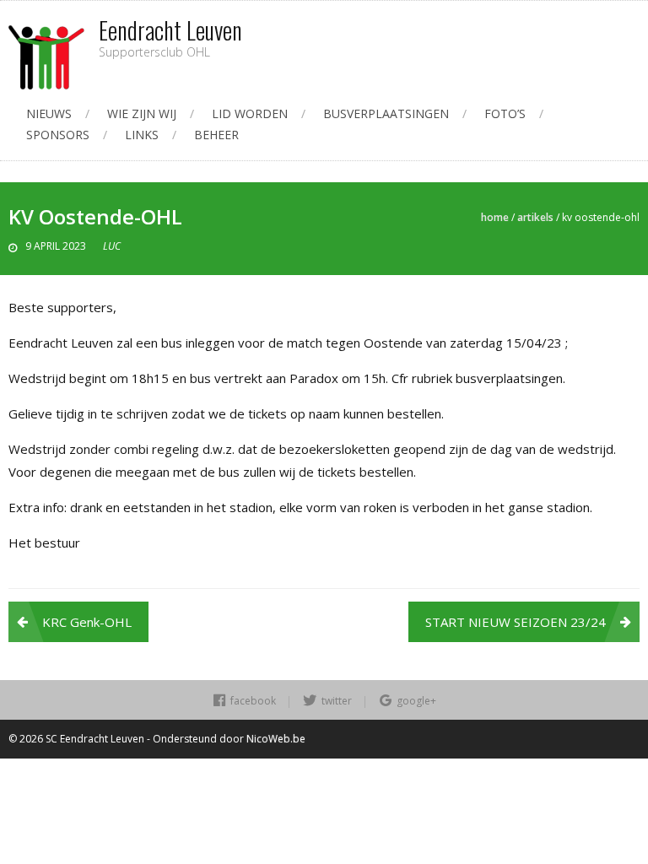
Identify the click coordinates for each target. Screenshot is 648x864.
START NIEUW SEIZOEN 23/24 (515, 621)
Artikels (535, 217)
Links (142, 135)
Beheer (216, 135)
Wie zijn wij (141, 113)
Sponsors (57, 135)
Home (495, 217)
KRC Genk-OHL (87, 621)
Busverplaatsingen (386, 113)
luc (112, 246)
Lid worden (250, 113)
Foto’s (505, 113)
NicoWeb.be (275, 739)
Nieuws (49, 113)
